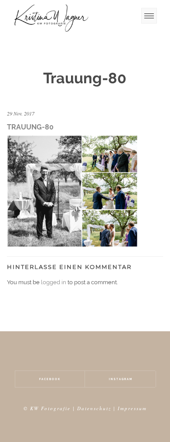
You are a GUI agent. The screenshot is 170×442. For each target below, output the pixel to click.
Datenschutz (94, 408)
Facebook (50, 379)
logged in (53, 282)
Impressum (132, 408)
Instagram (121, 379)
